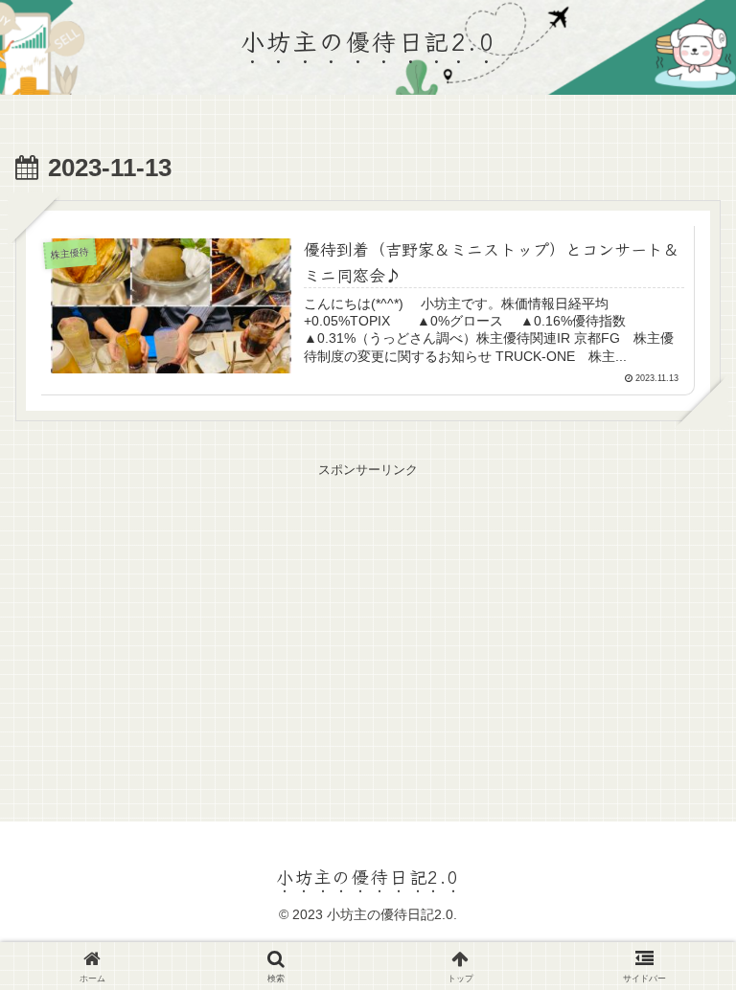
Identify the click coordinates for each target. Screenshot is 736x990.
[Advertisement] (368, 616)
